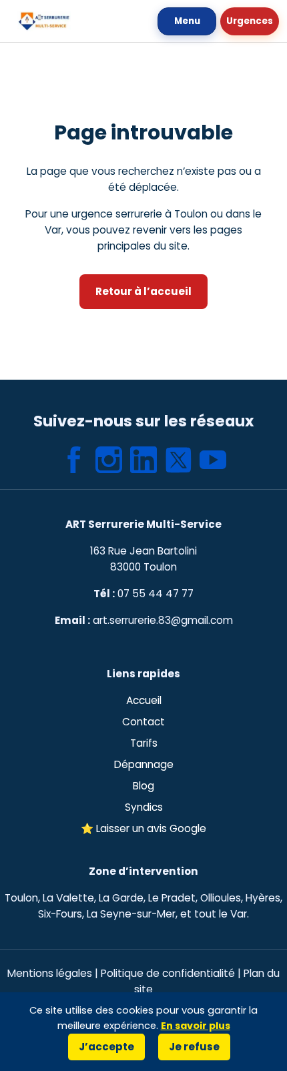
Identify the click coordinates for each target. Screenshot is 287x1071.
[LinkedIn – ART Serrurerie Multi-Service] (143, 459)
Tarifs (144, 743)
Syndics (144, 807)
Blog (143, 786)
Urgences (249, 21)
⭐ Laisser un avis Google (143, 828)
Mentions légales (49, 973)
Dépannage (144, 764)
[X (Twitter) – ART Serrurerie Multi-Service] (178, 459)
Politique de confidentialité (168, 973)
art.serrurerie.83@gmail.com (163, 620)
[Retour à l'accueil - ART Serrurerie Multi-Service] (44, 21)
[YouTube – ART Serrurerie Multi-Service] (213, 459)
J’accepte (106, 1047)
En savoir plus (195, 1025)
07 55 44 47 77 (155, 594)
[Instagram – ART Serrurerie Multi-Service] (108, 459)
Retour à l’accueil (143, 291)
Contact (143, 722)
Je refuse (194, 1047)
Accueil (144, 700)
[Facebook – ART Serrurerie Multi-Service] (74, 459)
